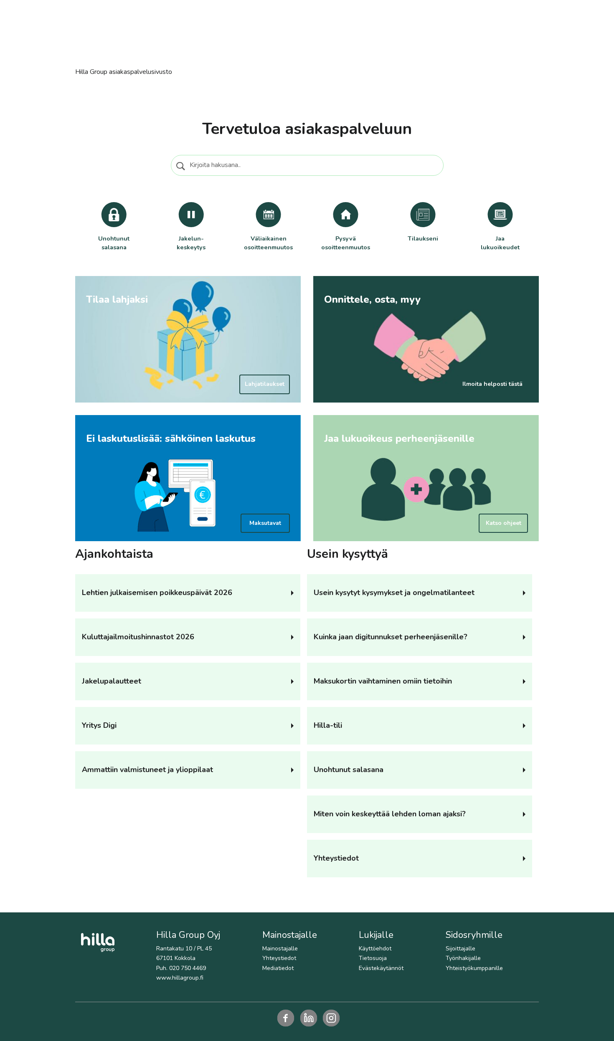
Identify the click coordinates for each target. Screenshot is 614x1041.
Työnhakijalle (463, 958)
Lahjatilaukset (264, 384)
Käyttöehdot (375, 948)
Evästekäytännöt (381, 968)
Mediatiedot (278, 968)
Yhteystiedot (279, 958)
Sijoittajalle (460, 948)
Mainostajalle (280, 948)
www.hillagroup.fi (179, 978)
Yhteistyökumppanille (474, 968)
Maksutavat (265, 523)
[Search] (181, 166)
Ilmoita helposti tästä (492, 384)
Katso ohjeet (503, 523)
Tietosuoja (373, 958)
